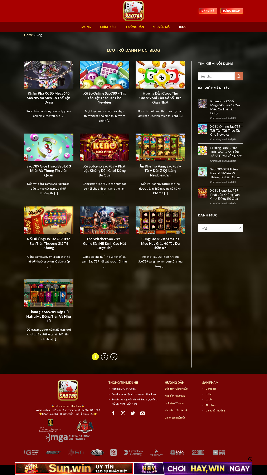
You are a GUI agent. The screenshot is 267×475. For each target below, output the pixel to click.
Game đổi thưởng (215, 410)
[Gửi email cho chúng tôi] (142, 413)
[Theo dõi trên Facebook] (113, 413)
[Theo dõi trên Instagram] (123, 413)
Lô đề (209, 399)
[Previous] (19, 455)
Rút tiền (180, 395)
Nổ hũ (209, 394)
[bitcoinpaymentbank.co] (133, 11)
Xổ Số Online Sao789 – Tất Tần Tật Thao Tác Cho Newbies (104, 97)
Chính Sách (109, 27)
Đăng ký (169, 388)
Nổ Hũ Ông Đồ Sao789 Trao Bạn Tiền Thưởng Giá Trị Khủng (49, 243)
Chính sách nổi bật (175, 417)
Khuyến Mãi (161, 27)
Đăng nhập (181, 388)
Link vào (169, 403)
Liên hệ (184, 410)
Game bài (211, 388)
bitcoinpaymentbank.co (68, 406)
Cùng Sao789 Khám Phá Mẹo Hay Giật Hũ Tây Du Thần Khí (160, 243)
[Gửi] (239, 76)
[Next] (247, 455)
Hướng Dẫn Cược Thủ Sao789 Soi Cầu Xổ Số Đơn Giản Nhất (160, 97)
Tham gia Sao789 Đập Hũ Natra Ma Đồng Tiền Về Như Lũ (48, 316)
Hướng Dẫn (135, 27)
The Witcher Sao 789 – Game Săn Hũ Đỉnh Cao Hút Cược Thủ (104, 243)
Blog (182, 27)
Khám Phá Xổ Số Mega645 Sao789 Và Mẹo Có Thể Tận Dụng (48, 97)
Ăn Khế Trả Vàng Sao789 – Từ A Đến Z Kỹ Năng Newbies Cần (160, 170)
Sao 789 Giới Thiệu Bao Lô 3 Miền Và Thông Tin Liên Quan (48, 170)
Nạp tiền (169, 395)
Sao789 (86, 27)
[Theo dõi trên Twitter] (132, 413)
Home (28, 35)
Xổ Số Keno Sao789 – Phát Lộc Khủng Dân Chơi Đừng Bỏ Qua (104, 170)
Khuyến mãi (171, 410)
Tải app (179, 403)
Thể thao (210, 405)
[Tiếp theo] (113, 356)
